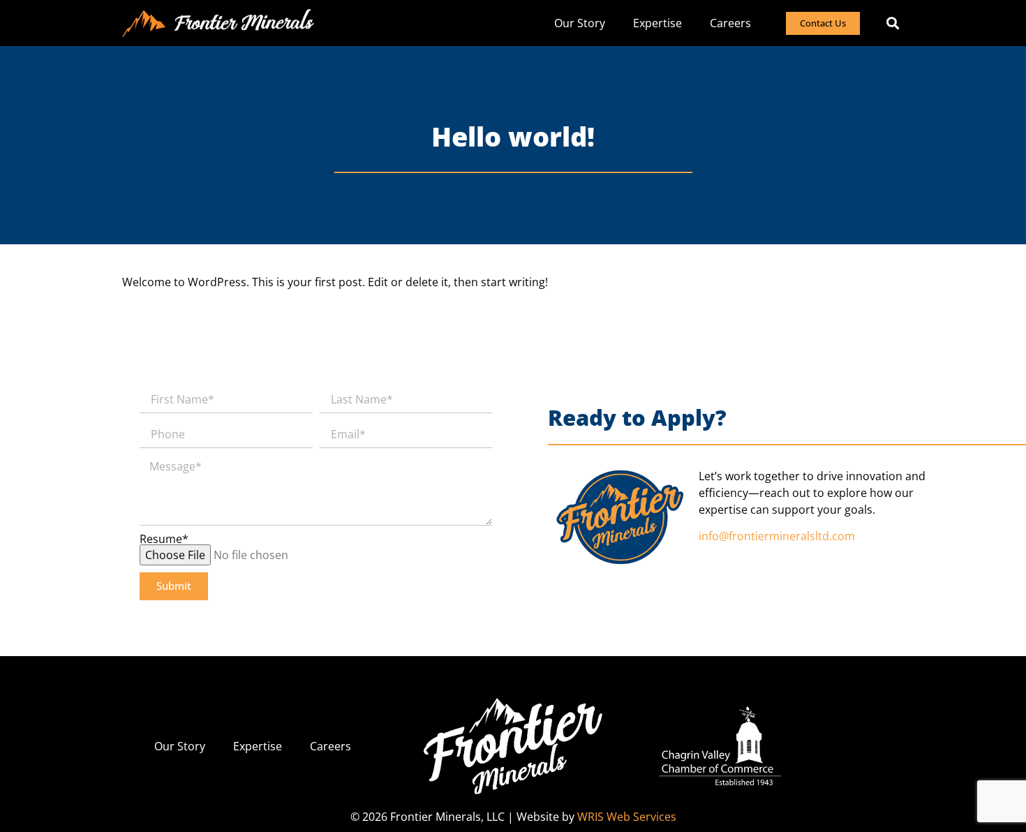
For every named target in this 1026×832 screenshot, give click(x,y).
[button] (892, 23)
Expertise (657, 23)
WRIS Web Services (626, 816)
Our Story (579, 23)
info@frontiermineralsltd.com (777, 536)
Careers (730, 23)
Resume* (164, 538)
